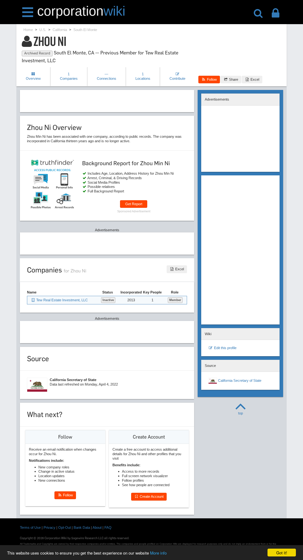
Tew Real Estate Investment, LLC (61, 300)
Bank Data (82, 527)
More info (158, 553)
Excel (254, 79)
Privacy (49, 527)
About (97, 527)
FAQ (107, 527)
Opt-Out (64, 527)
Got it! (281, 553)
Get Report (133, 204)
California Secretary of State (239, 380)
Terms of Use (30, 527)
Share (233, 79)
